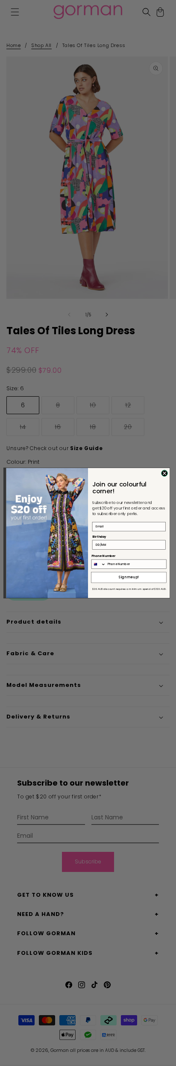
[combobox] (98, 564)
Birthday (99, 536)
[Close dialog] (164, 473)
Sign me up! (129, 577)
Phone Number (103, 556)
